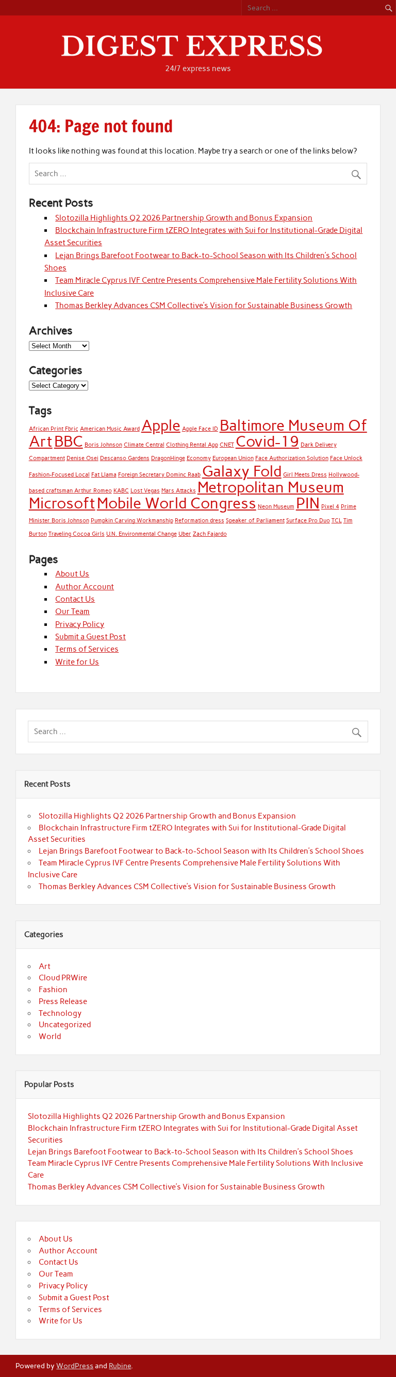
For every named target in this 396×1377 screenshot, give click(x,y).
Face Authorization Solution (291, 458)
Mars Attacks (178, 490)
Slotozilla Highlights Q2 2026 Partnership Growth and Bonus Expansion (183, 218)
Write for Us (77, 662)
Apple (160, 425)
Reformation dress (199, 520)
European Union (233, 458)
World (50, 1036)
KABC (121, 490)
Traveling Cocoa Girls (76, 534)
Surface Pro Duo (308, 520)
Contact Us (75, 599)
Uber (184, 534)
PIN (308, 503)
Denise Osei (82, 458)
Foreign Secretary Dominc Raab (159, 474)
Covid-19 (267, 441)
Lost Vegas (145, 490)
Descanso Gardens (125, 458)
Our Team (72, 611)
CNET (227, 444)
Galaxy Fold (242, 471)
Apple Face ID (200, 429)
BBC (68, 441)
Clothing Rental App (192, 444)
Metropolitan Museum (270, 487)
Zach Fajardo (210, 534)
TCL (337, 520)
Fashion (53, 989)
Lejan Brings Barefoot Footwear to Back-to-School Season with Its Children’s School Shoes (201, 851)
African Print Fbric (53, 429)
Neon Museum (276, 506)
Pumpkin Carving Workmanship (132, 520)
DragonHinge (168, 458)
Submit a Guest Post (90, 636)
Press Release (63, 1001)
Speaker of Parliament (255, 520)
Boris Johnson (103, 444)
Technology (60, 1013)
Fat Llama (104, 474)
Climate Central (144, 444)
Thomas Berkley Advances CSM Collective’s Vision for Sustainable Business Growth (203, 305)
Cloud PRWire (63, 977)
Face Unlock (346, 458)
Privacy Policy (79, 624)
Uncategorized (65, 1024)
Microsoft (62, 503)
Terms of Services (87, 649)
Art (45, 966)
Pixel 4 (330, 506)
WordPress (74, 1366)
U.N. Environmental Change (141, 534)
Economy (199, 458)
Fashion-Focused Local (59, 474)
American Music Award (110, 429)
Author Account (84, 586)
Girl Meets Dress (305, 474)
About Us (72, 574)
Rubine (120, 1366)
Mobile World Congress (176, 503)
